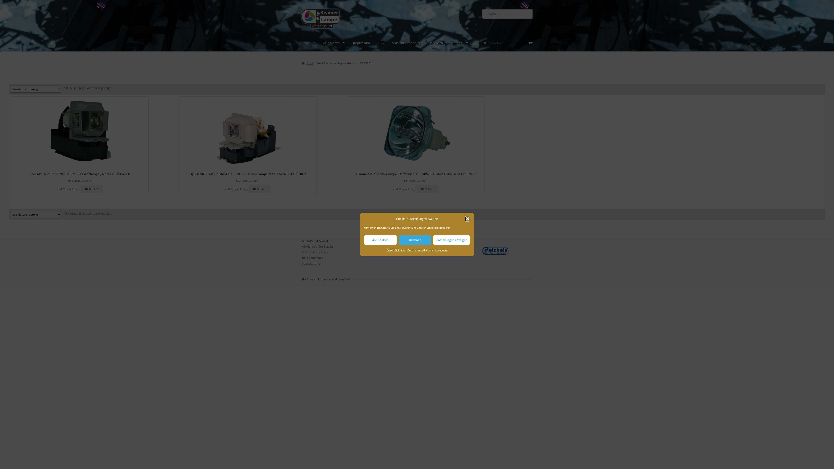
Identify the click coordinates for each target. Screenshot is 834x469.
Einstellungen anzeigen (451, 240)
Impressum (441, 250)
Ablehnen (415, 240)
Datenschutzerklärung (420, 250)
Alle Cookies (380, 240)
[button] (467, 219)
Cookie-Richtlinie (396, 250)
